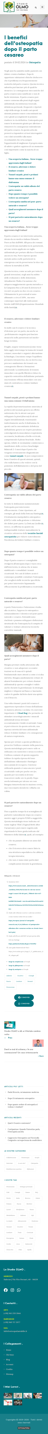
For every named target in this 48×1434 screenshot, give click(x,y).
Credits (9, 1369)
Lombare (19, 981)
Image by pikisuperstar (16, 965)
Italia (18, 1198)
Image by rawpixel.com (16, 962)
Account (9, 1364)
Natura (21, 1238)
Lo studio (9, 1221)
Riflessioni (30, 1169)
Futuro (27, 1192)
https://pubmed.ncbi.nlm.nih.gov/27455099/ (22, 944)
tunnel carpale (17, 456)
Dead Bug (22, 713)
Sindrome (35, 1221)
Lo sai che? (21, 1163)
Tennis (30, 1227)
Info (32, 1215)
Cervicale (30, 1232)
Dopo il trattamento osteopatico (21, 1098)
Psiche (8, 1198)
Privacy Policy (24, 1428)
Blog (8, 1359)
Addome (9, 976)
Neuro (32, 1209)
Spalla (29, 1250)
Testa (19, 1232)
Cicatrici (20, 976)
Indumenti (28, 1244)
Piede (31, 1238)
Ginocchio (9, 1250)
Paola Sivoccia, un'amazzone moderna (23, 1092)
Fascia (8, 981)
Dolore (38, 1198)
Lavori (8, 1209)
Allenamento (22, 1221)
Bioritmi (29, 1204)
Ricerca (27, 1198)
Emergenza (10, 1238)
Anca (18, 1244)
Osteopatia (34, 1163)
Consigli (31, 976)
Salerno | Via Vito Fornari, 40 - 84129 (21, 1279)
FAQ (36, 1192)
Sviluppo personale (26, 1187)
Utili (7, 1192)
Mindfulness (20, 1209)
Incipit (37, 1157)
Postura (8, 1204)
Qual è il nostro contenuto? (19, 1123)
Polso (20, 1250)
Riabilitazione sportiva (14, 1169)
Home (8, 1350)
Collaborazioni (11, 1157)
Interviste (9, 1163)
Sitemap (9, 1374)
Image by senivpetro (15, 969)
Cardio (8, 1244)
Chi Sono (10, 1355)
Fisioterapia (25, 1157)
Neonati (30, 981)
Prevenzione (10, 987)
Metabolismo (10, 1215)
